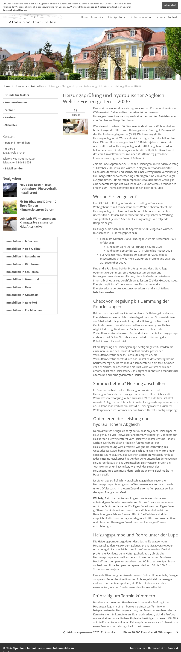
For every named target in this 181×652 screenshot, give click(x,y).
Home (84, 17)
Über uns (159, 17)
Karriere (10, 117)
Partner (9, 110)
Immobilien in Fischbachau (23, 310)
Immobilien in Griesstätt (22, 294)
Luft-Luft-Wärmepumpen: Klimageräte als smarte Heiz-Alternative (38, 222)
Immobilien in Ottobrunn (22, 264)
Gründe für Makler (16, 95)
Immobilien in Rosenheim (22, 256)
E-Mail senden (14, 168)
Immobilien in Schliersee (22, 272)
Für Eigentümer (117, 17)
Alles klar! (170, 5)
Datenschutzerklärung (14, 9)
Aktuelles (37, 86)
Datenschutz (156, 648)
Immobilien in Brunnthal (22, 279)
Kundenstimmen (15, 102)
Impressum (137, 648)
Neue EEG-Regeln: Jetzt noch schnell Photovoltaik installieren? (38, 189)
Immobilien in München (21, 241)
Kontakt (172, 17)
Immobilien (98, 17)
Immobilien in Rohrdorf (21, 302)
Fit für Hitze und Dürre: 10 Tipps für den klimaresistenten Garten (38, 206)
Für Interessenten (140, 17)
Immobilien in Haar (18, 287)
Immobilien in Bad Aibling (22, 248)
